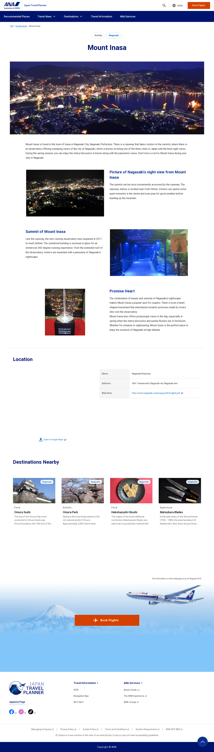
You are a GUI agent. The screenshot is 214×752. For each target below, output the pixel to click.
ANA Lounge (130, 702)
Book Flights (109, 620)
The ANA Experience (134, 696)
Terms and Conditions (116, 729)
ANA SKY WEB (173, 729)
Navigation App (81, 696)
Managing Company (41, 729)
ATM (76, 690)
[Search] (164, 5)
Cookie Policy (89, 729)
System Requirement (146, 729)
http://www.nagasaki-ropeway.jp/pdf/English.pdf (156, 393)
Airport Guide (130, 690)
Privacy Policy (67, 729)
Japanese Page (17, 702)
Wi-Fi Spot (79, 702)
